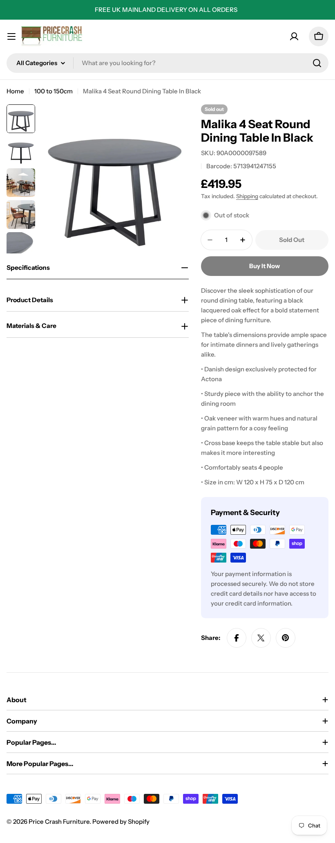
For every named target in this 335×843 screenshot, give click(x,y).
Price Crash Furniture (59, 821)
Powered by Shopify (121, 821)
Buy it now (264, 266)
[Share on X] (261, 638)
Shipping (247, 196)
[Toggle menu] (11, 36)
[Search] (317, 63)
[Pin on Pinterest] (285, 638)
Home (15, 91)
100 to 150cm (53, 91)
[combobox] (167, 63)
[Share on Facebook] (236, 638)
